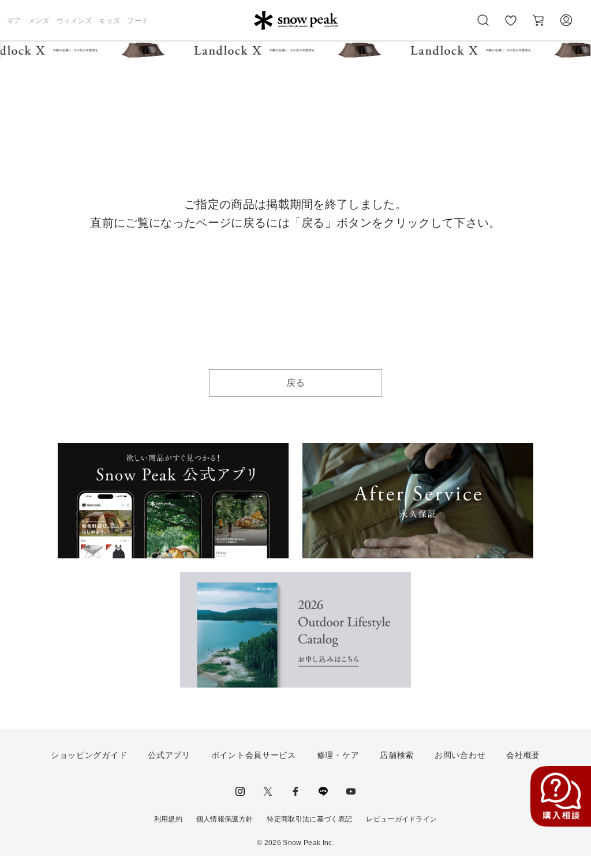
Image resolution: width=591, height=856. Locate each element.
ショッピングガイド (89, 755)
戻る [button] (295, 383)
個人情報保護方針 (224, 819)
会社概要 (523, 755)
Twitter (268, 791)
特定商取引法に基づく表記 (309, 819)
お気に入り (510, 26)
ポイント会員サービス (253, 755)
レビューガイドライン (401, 819)
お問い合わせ (460, 755)
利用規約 (168, 819)
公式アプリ (169, 755)
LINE (323, 791)
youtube (351, 791)
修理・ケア (338, 755)
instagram (240, 791)
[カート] (538, 20)
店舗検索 (397, 755)
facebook (295, 791)
